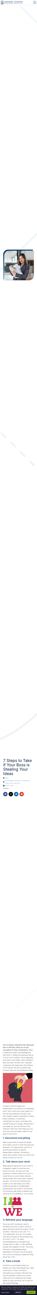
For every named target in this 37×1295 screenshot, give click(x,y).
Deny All (17, 1292)
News (6, 778)
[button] (5, 794)
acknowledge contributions (13, 780)
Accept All (31, 1292)
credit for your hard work (12, 783)
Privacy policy (5, 1292)
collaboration (26, 780)
